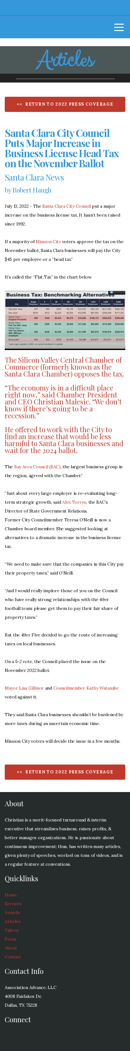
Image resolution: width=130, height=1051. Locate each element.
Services (13, 904)
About (11, 948)
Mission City (48, 241)
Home (11, 895)
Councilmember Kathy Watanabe (86, 688)
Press (10, 939)
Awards (12, 912)
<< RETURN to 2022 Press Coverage (65, 104)
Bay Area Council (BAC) (37, 467)
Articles (13, 921)
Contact (13, 957)
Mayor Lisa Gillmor (24, 688)
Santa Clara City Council (66, 206)
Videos (11, 930)
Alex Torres (74, 502)
